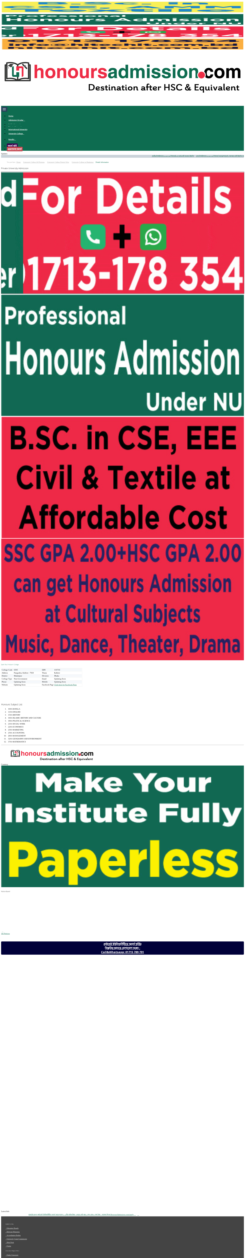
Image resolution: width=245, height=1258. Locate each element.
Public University (12, 1255)
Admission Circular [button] (16, 120)
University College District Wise (58, 162)
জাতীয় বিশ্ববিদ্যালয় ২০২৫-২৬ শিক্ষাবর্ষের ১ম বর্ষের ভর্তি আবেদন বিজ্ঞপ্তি (143, 156)
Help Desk (10, 1243)
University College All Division (34, 162)
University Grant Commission (17, 1239)
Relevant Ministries (13, 1232)
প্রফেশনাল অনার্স (15, 149)
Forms (9, 1246)
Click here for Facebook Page (65, 685)
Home (11, 116)
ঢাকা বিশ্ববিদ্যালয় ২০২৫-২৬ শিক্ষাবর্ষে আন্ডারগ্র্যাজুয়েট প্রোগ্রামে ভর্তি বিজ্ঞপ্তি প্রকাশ (191, 156)
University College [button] (16, 133)
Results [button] (12, 139)
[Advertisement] (24, 694)
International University (18, 129)
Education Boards (13, 1228)
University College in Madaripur (83, 162)
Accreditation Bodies (14, 1235)
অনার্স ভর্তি (12, 145)
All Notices (5, 933)
